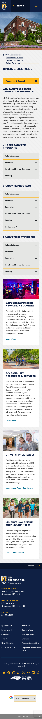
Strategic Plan (28, 635)
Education (9, 207)
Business (9, 163)
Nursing (8, 176)
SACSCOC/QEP (8, 648)
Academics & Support (15, 81)
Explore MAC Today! (15, 553)
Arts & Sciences (12, 156)
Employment (6, 630)
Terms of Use (27, 630)
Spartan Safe (6, 626)
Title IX (4, 639)
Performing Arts (12, 227)
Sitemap (25, 639)
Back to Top (33, 566)
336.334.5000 (7, 615)
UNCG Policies (7, 643)
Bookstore (26, 626)
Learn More (11, 339)
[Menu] (36, 6)
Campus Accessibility (30, 643)
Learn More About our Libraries (20, 488)
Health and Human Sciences (17, 169)
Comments (5, 635)
